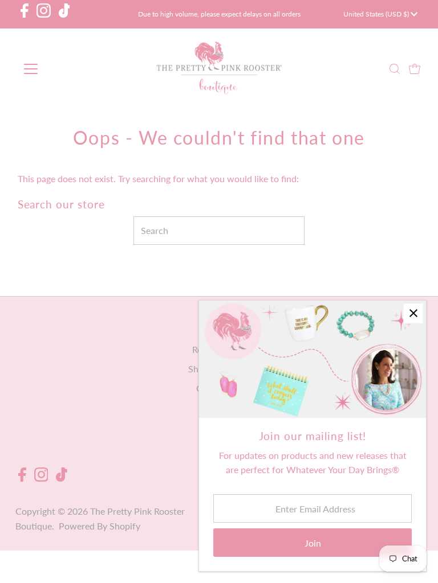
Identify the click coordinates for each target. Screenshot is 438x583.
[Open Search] (394, 69)
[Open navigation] (64, 69)
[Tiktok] (64, 14)
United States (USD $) (377, 14)
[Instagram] (44, 14)
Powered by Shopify (99, 525)
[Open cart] (414, 69)
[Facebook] (24, 14)
